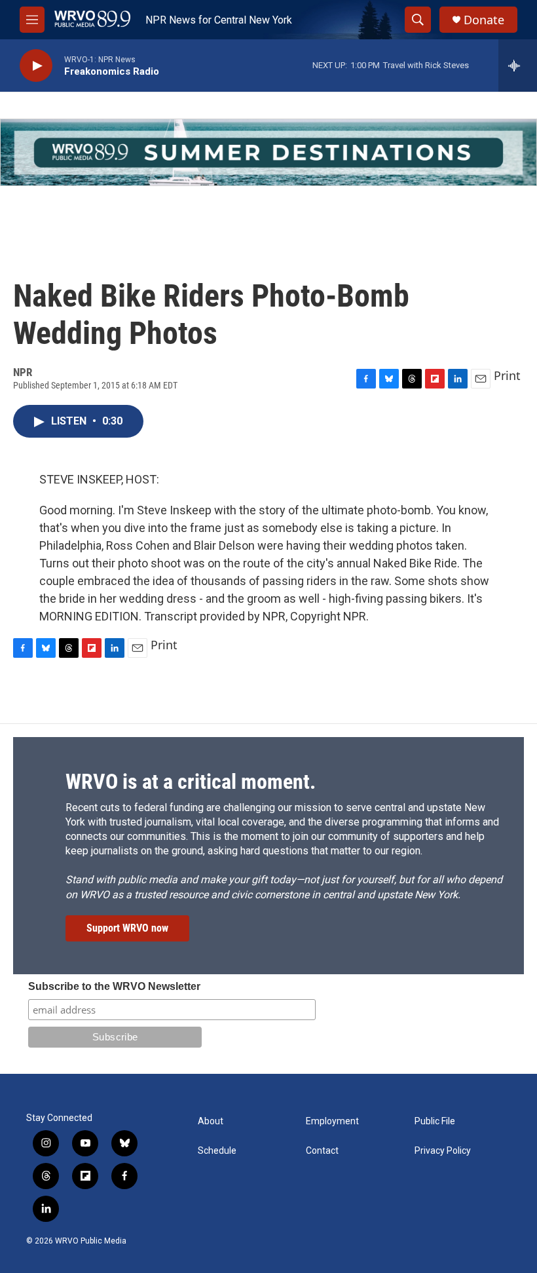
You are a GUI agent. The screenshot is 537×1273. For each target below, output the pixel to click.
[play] (36, 65)
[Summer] (268, 152)
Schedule (217, 1151)
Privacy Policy (443, 1151)
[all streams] (517, 65)
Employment (332, 1121)
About (210, 1121)
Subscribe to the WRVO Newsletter (114, 986)
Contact (322, 1151)
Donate (484, 20)
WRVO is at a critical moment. (190, 781)
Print (507, 375)
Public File (435, 1121)
